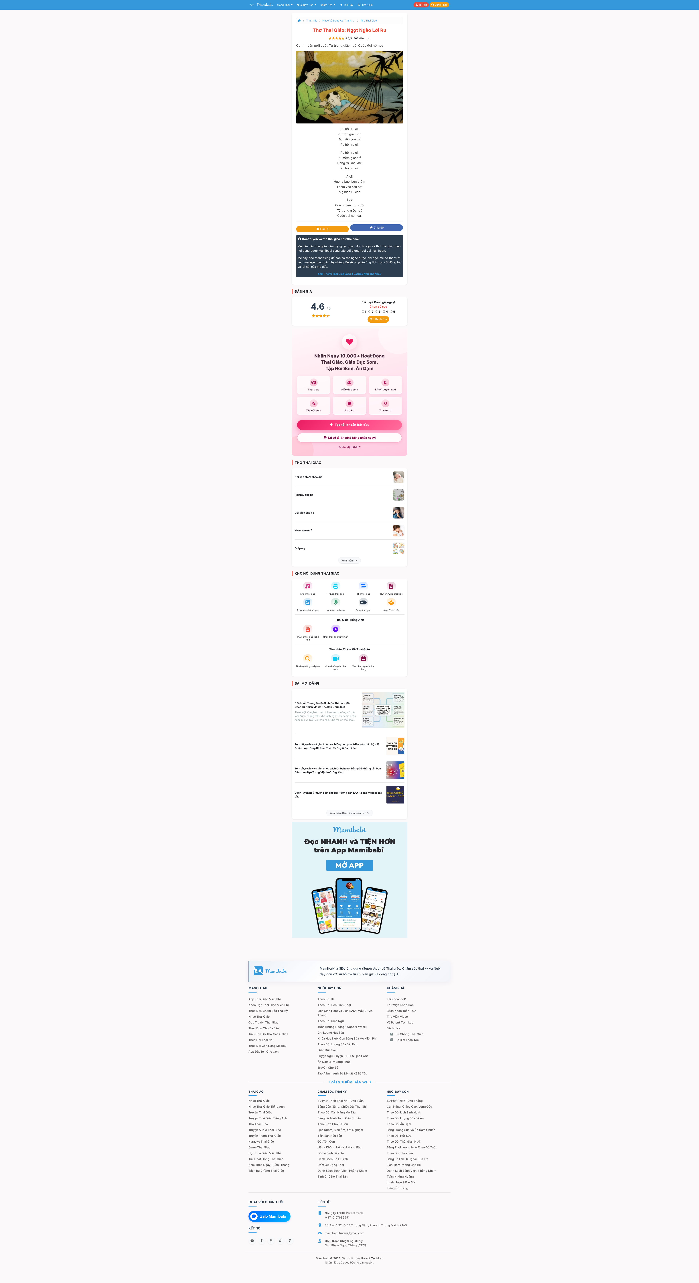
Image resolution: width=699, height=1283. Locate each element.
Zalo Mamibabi (273, 1216)
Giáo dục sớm (327, 1050)
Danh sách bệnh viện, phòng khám (342, 1170)
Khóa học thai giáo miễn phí (268, 1005)
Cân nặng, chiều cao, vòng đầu (409, 1106)
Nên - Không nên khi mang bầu (340, 1147)
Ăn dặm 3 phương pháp (334, 1062)
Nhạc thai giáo (259, 1016)
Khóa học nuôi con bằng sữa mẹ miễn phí (347, 1038)
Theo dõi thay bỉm (400, 1153)
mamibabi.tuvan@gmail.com (344, 1233)
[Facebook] (261, 1240)
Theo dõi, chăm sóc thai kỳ (268, 1011)
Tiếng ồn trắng (397, 1188)
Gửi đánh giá (378, 319)
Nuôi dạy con (305, 4)
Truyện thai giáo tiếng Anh (267, 1118)
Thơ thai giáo (368, 20)
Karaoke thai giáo (261, 1141)
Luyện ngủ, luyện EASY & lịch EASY (343, 1056)
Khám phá (326, 4)
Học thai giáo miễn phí (264, 1153)
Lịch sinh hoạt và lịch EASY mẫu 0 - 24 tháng (345, 1013)
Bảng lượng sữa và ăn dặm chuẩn (411, 1130)
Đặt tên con (326, 1141)
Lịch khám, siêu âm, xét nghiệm (340, 1130)
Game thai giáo (259, 1147)
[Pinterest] (290, 1240)
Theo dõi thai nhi (260, 1040)
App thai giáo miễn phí (264, 999)
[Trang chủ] (299, 20)
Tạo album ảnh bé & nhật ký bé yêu (342, 1073)
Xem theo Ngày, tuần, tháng (268, 1165)
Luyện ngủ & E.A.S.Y (401, 1182)
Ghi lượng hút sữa (331, 1032)
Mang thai (283, 4)
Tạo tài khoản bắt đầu (352, 425)
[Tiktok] (280, 1240)
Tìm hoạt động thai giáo (265, 1159)
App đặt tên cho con (263, 1051)
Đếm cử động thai (331, 1165)
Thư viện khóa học (400, 1005)
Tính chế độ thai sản (333, 1176)
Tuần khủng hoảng (400, 1176)
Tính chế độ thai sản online (268, 1034)
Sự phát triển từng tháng (405, 1101)
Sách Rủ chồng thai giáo (266, 1170)
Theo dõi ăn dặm (399, 1124)
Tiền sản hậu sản (330, 1135)
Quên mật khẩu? (350, 447)
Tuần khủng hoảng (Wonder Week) (342, 1027)
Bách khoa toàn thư (401, 1011)
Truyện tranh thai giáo (264, 1135)
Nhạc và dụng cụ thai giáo (338, 20)
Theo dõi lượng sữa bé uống (338, 1044)
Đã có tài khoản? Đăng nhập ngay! (352, 437)
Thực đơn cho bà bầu (263, 1028)
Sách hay (393, 1028)
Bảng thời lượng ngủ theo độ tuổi (411, 1147)
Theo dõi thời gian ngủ (403, 1141)
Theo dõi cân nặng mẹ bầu (267, 1046)
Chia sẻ (378, 227)
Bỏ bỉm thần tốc (407, 1040)
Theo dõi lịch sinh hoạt (334, 1005)
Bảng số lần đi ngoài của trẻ (407, 1159)
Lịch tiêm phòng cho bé (404, 1165)
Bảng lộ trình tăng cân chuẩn (339, 1118)
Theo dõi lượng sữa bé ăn (405, 1118)
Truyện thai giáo (260, 1112)
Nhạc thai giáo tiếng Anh (266, 1106)
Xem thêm (347, 560)
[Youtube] (252, 1240)
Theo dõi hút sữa (399, 1135)
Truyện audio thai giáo (264, 1130)
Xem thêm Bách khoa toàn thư (347, 813)
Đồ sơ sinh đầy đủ (331, 1153)
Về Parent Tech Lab (400, 1022)
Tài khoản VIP (396, 999)
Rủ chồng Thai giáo (409, 1034)
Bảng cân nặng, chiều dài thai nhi (342, 1106)
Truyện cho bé (328, 1067)
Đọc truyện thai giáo (263, 1022)
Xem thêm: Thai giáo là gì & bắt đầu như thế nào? (349, 273)
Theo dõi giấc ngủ (331, 1021)
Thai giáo (311, 20)
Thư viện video (397, 1016)
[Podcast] (271, 1240)
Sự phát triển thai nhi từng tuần (341, 1101)
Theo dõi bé (326, 999)
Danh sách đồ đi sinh (333, 1159)
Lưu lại (324, 229)
